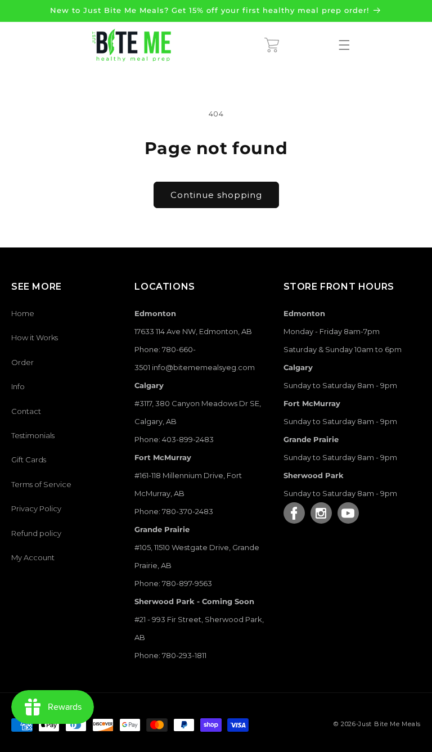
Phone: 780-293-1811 (170, 655)
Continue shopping (216, 195)
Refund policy (36, 533)
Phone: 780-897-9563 (173, 583)
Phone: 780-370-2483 (173, 511)
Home (22, 313)
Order (22, 362)
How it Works (34, 337)
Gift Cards (28, 459)
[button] (271, 45)
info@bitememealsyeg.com (203, 367)
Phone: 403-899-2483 (174, 439)
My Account (33, 557)
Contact (26, 411)
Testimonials (33, 435)
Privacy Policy (36, 508)
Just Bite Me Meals (389, 724)
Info (18, 386)
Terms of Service (41, 484)
